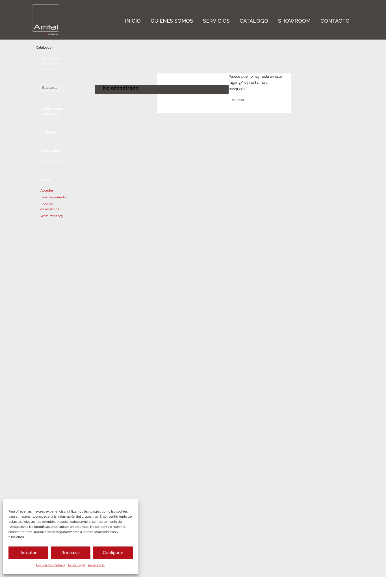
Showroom (294, 21)
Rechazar (70, 552)
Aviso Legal (76, 565)
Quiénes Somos (172, 21)
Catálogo (254, 21)
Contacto (335, 21)
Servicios (216, 21)
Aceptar (28, 552)
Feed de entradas (53, 197)
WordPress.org (51, 216)
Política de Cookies (50, 565)
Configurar (113, 552)
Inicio (133, 21)
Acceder (46, 190)
